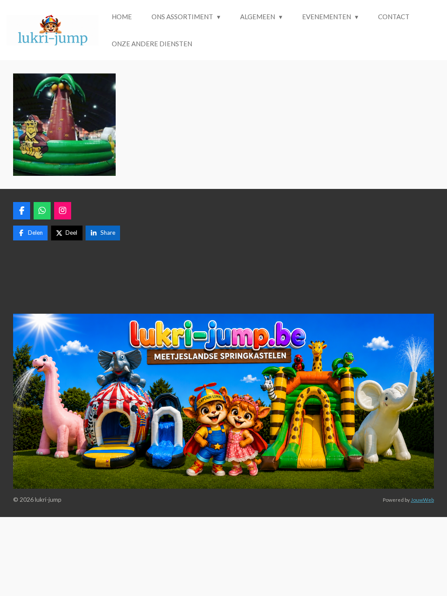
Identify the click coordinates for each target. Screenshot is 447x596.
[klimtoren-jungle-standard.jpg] (64, 125)
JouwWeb (422, 500)
